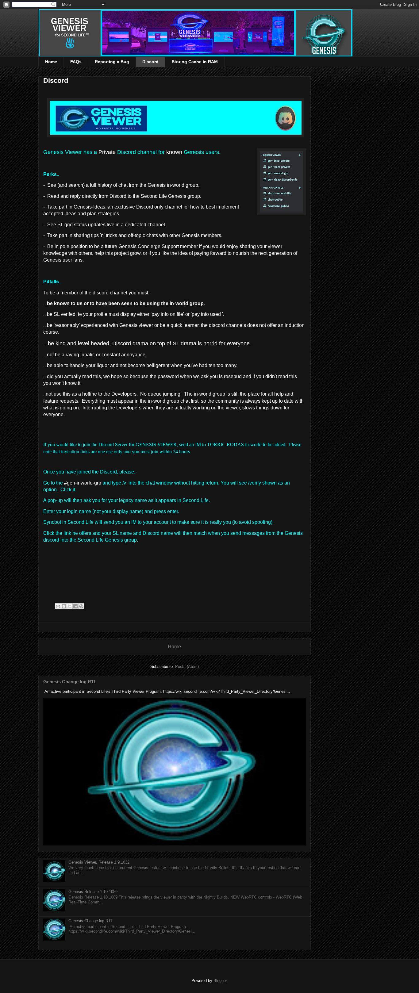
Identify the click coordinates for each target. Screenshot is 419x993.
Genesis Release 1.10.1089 (92, 891)
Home (51, 61)
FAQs (76, 61)
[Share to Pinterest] (81, 606)
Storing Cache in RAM (195, 61)
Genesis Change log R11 (69, 681)
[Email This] (58, 606)
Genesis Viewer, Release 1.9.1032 (98, 862)
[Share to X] (70, 606)
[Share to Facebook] (75, 606)
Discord (150, 61)
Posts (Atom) (187, 666)
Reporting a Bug (112, 61)
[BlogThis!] (64, 606)
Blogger (220, 980)
